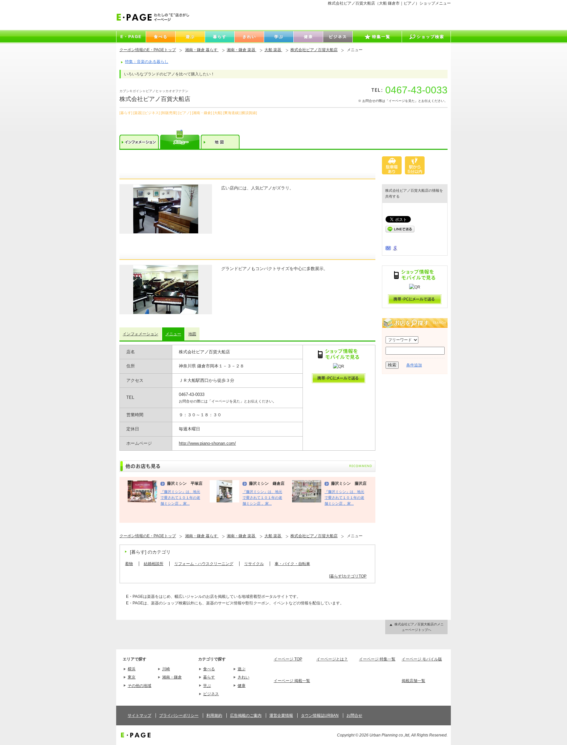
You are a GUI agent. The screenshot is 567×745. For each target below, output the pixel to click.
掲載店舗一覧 (413, 680)
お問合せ (354, 715)
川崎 (166, 669)
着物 (129, 563)
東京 (132, 677)
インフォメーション (140, 334)
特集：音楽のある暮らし (146, 61)
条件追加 (414, 365)
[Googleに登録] (395, 249)
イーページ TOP (288, 659)
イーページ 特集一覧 (377, 659)
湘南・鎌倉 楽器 (241, 50)
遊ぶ (241, 669)
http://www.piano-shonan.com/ (207, 443)
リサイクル (254, 563)
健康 (241, 685)
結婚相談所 (153, 563)
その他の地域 (139, 685)
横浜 (132, 669)
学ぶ (207, 685)
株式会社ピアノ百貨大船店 (314, 50)
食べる (209, 669)
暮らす (209, 677)
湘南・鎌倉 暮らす (202, 50)
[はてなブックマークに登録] (388, 248)
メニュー (173, 334)
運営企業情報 (281, 715)
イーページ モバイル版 (422, 659)
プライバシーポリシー (179, 715)
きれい (243, 677)
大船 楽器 (273, 50)
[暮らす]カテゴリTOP (348, 576)
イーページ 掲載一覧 (292, 680)
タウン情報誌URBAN (320, 715)
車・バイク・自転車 (292, 563)
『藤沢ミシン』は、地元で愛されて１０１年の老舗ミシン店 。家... (180, 498)
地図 (192, 334)
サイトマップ (139, 715)
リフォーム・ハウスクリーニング (203, 563)
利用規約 (214, 715)
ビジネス (211, 694)
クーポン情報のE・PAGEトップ (147, 50)
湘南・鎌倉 (172, 677)
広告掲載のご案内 (246, 715)
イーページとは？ (332, 659)
